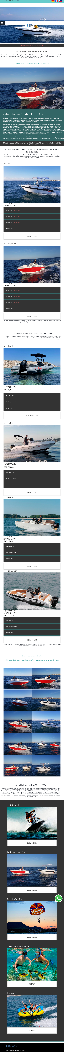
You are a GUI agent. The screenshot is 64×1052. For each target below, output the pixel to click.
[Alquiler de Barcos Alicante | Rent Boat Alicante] (18, 688)
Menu (2, 23)
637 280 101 (17, 0)
